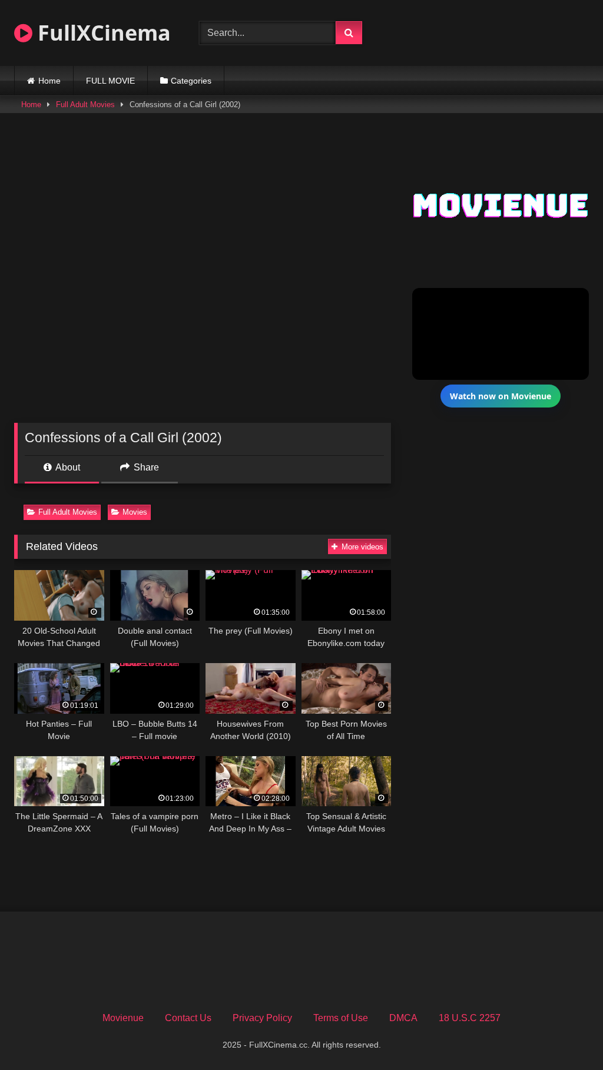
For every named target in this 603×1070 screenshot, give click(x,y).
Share (145, 467)
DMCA (403, 1018)
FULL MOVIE (110, 80)
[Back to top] (566, 1034)
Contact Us (188, 1018)
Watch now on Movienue (500, 396)
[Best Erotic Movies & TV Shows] (491, 40)
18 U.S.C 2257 (470, 1018)
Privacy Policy (262, 1018)
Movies (134, 512)
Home (49, 80)
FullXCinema (101, 32)
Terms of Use (340, 1018)
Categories (191, 80)
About (67, 467)
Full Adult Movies (85, 104)
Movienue (123, 1018)
